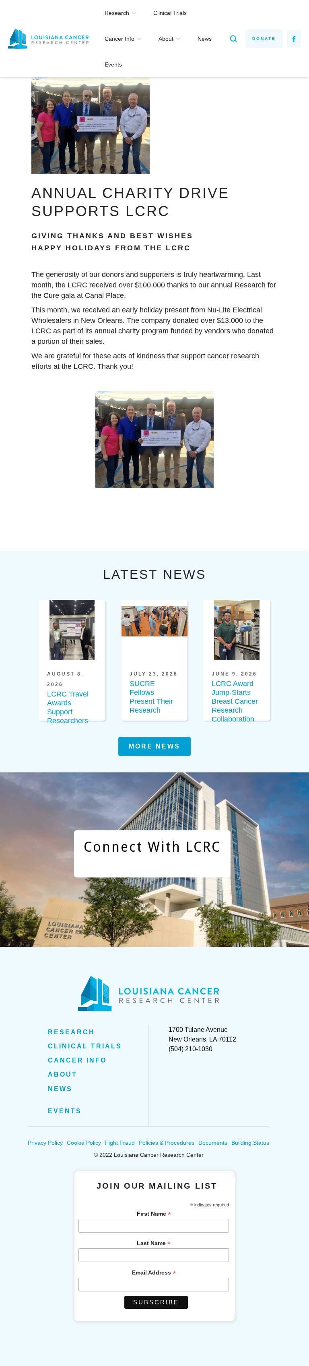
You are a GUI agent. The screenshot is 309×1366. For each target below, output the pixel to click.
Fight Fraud (120, 1142)
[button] (121, 13)
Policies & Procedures (166, 1142)
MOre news (154, 746)
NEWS (60, 1088)
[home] (52, 39)
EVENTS (65, 1111)
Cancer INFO (77, 1060)
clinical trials (85, 1046)
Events (113, 64)
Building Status (250, 1142)
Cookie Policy (84, 1142)
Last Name (154, 1243)
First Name (154, 1214)
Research (71, 1032)
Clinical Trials (170, 13)
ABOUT (62, 1074)
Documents (212, 1142)
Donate (264, 38)
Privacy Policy (45, 1142)
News (205, 38)
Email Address (154, 1273)
